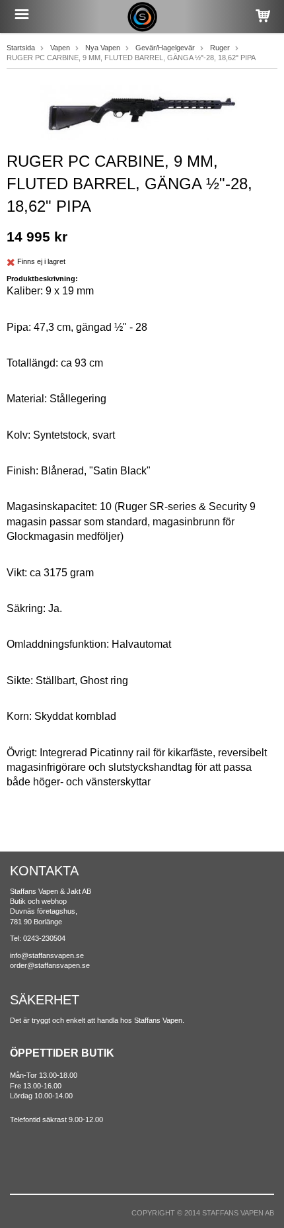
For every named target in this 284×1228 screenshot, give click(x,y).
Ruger (220, 48)
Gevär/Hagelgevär (165, 48)
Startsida (21, 48)
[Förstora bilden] (142, 112)
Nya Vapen (102, 48)
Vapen (60, 48)
